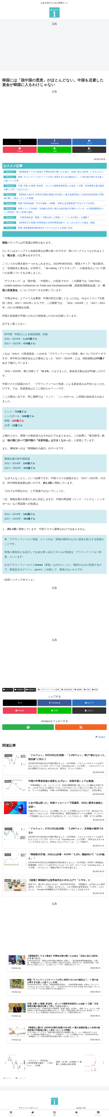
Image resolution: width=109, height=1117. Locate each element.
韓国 (96, 690)
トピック (8, 690)
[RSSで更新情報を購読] (81, 727)
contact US (81, 1108)
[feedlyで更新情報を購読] (28, 727)
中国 (88, 690)
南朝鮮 (79, 690)
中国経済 (20, 690)
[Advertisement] (54, 46)
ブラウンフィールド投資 (49, 690)
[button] (89, 150)
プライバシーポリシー (28, 1108)
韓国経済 (31, 690)
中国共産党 (68, 690)
